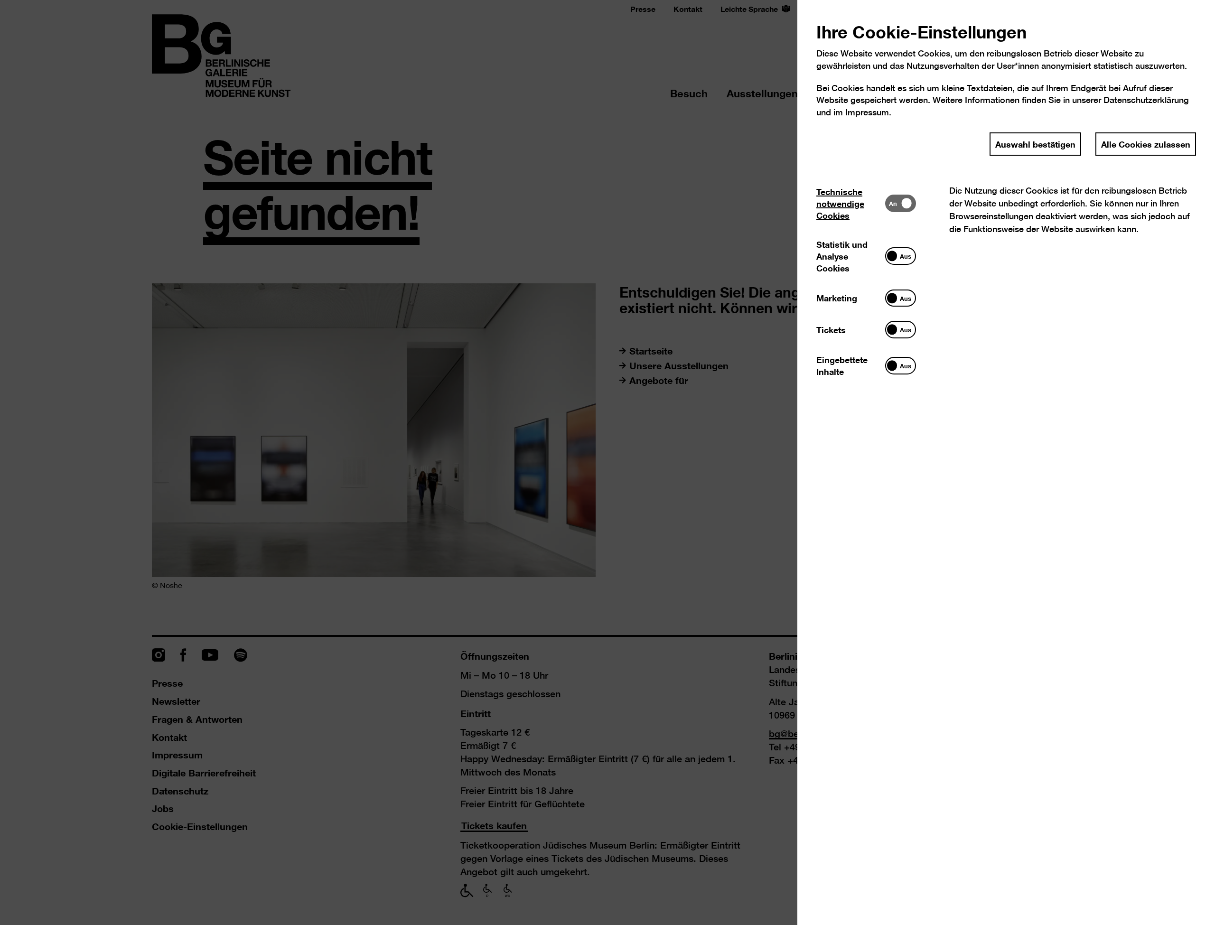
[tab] (850, 203)
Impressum (867, 112)
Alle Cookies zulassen (1145, 144)
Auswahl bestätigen (1035, 144)
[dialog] (607, 462)
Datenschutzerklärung (1146, 99)
